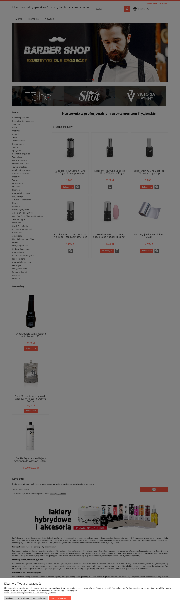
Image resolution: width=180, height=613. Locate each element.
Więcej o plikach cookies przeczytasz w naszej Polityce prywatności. (30, 593)
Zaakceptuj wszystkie (59, 598)
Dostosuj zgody (39, 598)
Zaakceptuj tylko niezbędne (17, 598)
